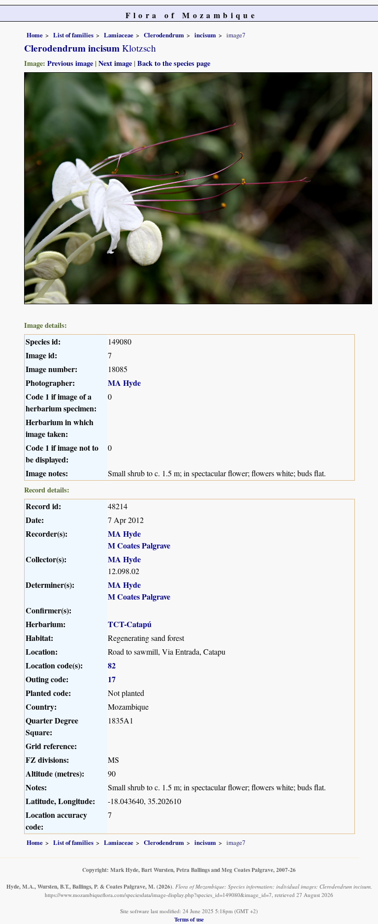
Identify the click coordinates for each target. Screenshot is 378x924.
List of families (73, 34)
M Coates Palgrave (139, 545)
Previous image (70, 63)
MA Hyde (124, 382)
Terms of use (189, 919)
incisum (205, 34)
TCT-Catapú (130, 624)
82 (112, 665)
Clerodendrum (164, 34)
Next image (115, 63)
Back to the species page (173, 63)
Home (35, 34)
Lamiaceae (118, 34)
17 (112, 679)
